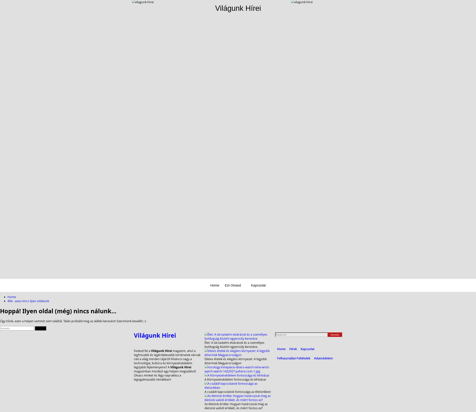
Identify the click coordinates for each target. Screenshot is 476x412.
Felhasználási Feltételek (293, 358)
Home (214, 285)
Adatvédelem (323, 358)
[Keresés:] (17, 328)
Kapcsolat (258, 285)
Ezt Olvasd (233, 285)
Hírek (293, 349)
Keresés (336, 334)
